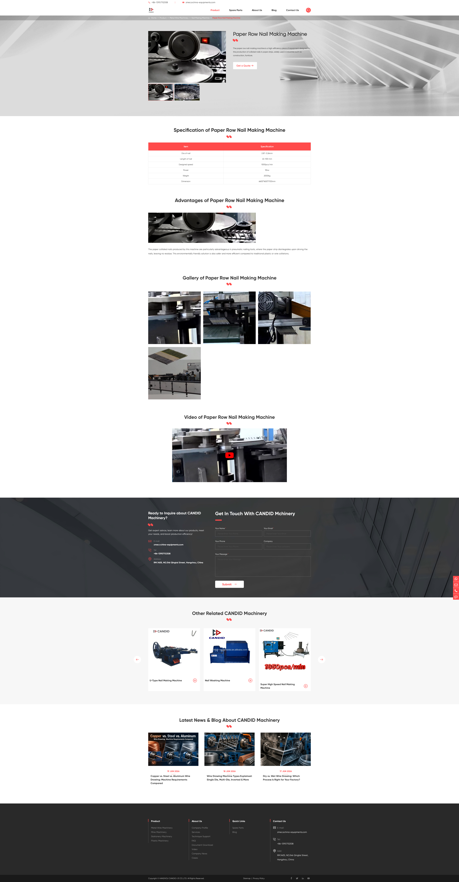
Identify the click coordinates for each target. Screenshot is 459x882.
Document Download (202, 845)
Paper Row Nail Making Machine (226, 18)
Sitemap (247, 878)
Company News (199, 853)
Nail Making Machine (200, 18)
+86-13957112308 (160, 2)
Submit (229, 584)
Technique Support (201, 836)
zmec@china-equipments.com (200, 2)
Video (194, 849)
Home (153, 18)
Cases (195, 858)
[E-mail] (456, 585)
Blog (274, 10)
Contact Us (292, 10)
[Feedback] (456, 597)
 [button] (321, 659)
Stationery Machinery (161, 836)
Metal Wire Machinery (179, 18)
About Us (257, 10)
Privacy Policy (259, 878)
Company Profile (200, 828)
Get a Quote (245, 65)
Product (215, 10)
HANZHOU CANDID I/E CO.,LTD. (173, 878)
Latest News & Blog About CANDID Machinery (229, 720)
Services (196, 832)
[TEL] (456, 591)
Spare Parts (235, 10)
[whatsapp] (456, 579)
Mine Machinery (159, 832)
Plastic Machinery (159, 840)
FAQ (194, 840)
